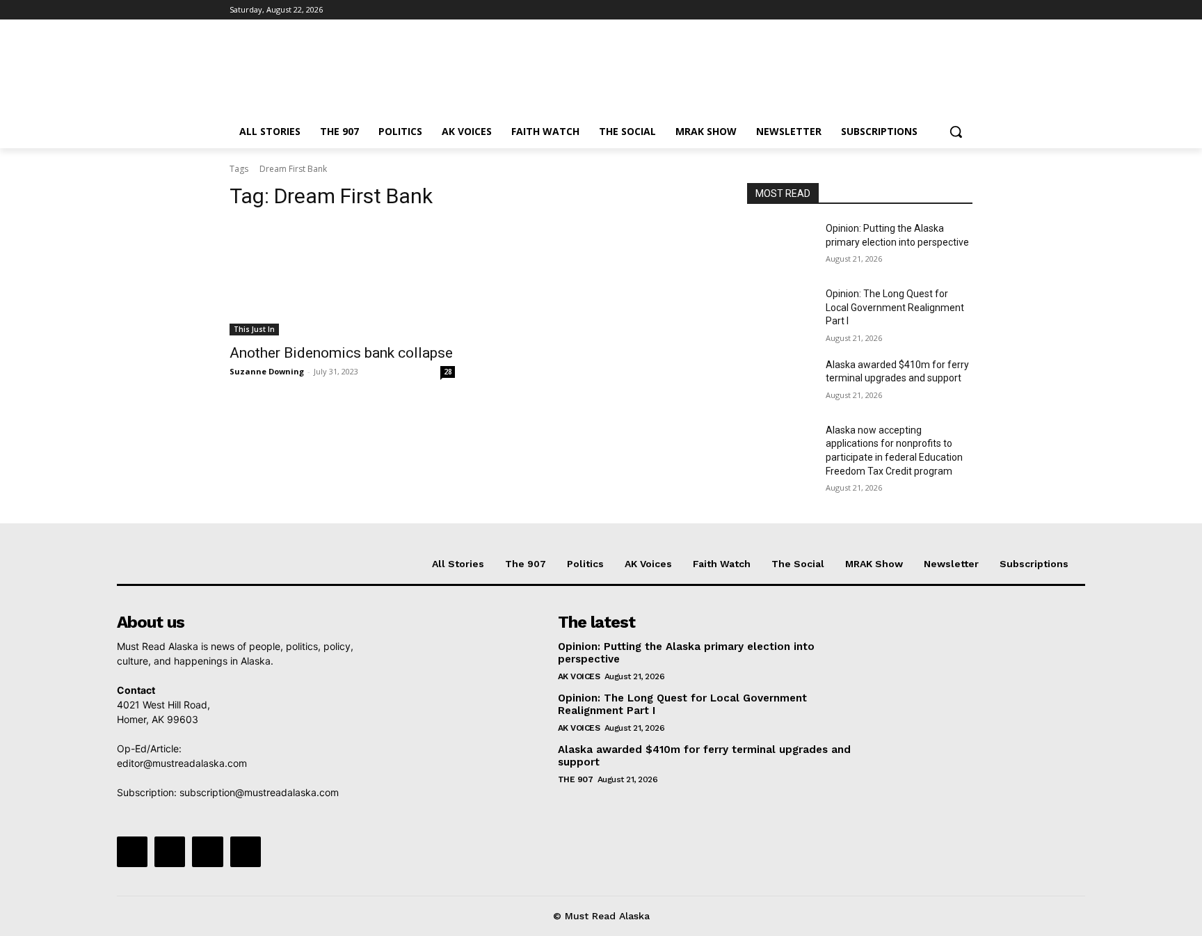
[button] (955, 131)
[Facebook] (887, 10)
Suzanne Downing (267, 371)
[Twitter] (926, 10)
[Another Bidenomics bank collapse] (342, 279)
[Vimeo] (945, 10)
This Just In (254, 329)
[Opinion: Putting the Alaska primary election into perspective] (781, 245)
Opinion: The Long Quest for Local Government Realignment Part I (895, 307)
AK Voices (579, 676)
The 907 (575, 779)
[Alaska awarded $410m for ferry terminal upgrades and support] (781, 382)
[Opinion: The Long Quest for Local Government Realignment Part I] (781, 311)
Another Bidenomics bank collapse (341, 352)
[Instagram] (907, 10)
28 (448, 371)
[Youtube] (964, 10)
